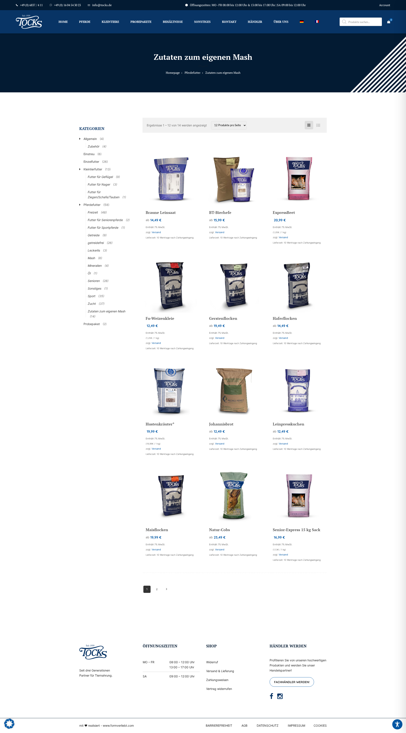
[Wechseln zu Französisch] (317, 21)
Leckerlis (94, 250)
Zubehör (93, 146)
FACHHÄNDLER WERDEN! (292, 682)
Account (384, 5)
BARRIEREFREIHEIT (219, 725)
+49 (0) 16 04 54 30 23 (67, 5)
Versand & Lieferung (220, 671)
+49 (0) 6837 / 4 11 (31, 5)
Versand (156, 232)
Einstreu (89, 154)
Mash (91, 258)
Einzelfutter (91, 161)
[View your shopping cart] (388, 21)
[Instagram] (280, 696)
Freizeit (93, 212)
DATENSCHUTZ (267, 725)
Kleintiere (110, 22)
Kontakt (229, 22)
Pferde (84, 22)
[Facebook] (271, 696)
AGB (244, 725)
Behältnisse (173, 22)
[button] (9, 723)
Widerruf (212, 662)
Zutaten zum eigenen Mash (106, 311)
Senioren (94, 281)
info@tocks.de (102, 5)
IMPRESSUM (296, 725)
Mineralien (95, 265)
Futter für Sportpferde (103, 227)
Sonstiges (202, 22)
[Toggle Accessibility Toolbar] (397, 724)
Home (63, 22)
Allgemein (90, 139)
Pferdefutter (92, 204)
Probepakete (140, 22)
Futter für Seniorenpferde (105, 220)
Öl (89, 273)
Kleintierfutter (93, 169)
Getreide (94, 235)
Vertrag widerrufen (219, 689)
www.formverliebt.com (118, 725)
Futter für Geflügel (100, 177)
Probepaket (92, 324)
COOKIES (320, 725)
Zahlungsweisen (217, 680)
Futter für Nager (99, 184)
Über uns (281, 22)
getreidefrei (96, 243)
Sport (91, 296)
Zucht (92, 303)
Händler (255, 22)
